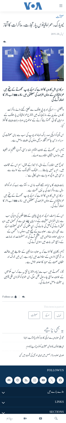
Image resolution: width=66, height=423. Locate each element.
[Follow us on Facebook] (60, 380)
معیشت (60, 16)
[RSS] (26, 380)
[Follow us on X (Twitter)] (51, 380)
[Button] (4, 42)
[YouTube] (40, 418)
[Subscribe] (9, 380)
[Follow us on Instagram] (34, 380)
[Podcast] (17, 380)
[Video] (25, 418)
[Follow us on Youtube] (43, 380)
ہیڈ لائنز (10, 418)
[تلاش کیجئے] (56, 418)
